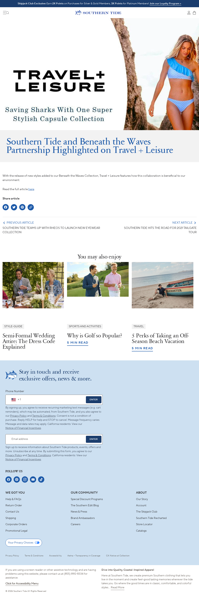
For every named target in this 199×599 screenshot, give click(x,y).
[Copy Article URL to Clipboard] (31, 207)
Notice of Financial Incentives (23, 459)
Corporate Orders (16, 524)
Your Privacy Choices (20, 542)
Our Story (142, 499)
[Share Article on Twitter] (14, 207)
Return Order (13, 505)
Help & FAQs (13, 499)
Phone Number (14, 391)
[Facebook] (8, 479)
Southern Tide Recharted (151, 518)
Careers (75, 524)
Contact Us (12, 511)
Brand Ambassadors (83, 518)
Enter (94, 399)
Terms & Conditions (44, 416)
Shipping (10, 518)
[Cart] (194, 12)
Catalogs (141, 531)
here (31, 189)
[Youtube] (33, 479)
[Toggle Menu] (6, 12)
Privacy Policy (18, 416)
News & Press (79, 511)
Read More (117, 587)
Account (141, 505)
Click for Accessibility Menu (21, 583)
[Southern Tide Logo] (98, 12)
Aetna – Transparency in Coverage (83, 555)
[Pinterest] (17, 479)
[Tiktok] (41, 479)
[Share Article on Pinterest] (22, 207)
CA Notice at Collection (117, 555)
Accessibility (55, 555)
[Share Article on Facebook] (6, 207)
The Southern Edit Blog (85, 505)
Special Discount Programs (87, 499)
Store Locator (144, 524)
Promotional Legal (16, 531)
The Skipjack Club (146, 511)
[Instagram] (25, 479)
